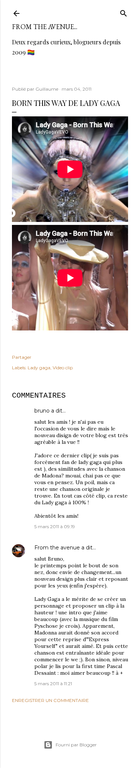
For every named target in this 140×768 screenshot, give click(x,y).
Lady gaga (39, 367)
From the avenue (57, 547)
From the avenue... (44, 26)
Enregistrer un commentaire (50, 700)
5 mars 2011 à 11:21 (53, 683)
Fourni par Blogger (76, 744)
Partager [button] (21, 357)
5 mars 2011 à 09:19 (54, 526)
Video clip (63, 367)
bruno (42, 410)
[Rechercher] (123, 11)
